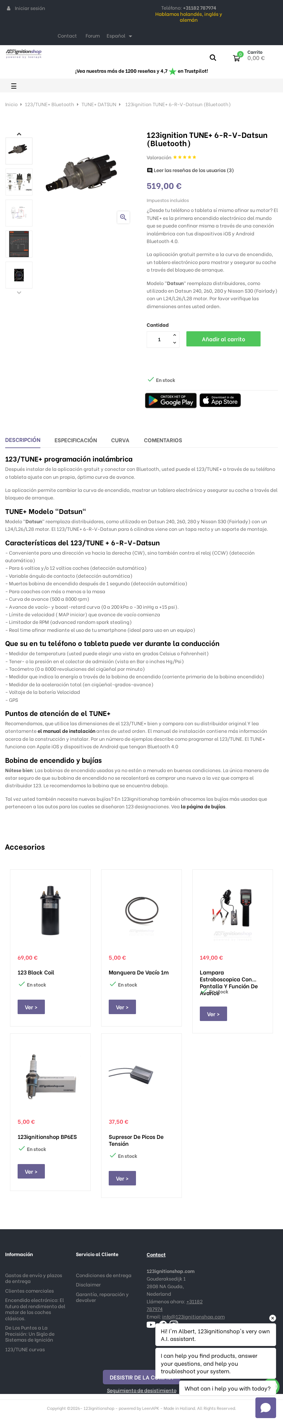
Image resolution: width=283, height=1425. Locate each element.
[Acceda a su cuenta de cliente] (8, 8)
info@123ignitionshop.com (193, 1316)
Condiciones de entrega (103, 1275)
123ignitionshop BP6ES (47, 1136)
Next (19, 133)
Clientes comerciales (29, 1290)
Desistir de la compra (141, 1377)
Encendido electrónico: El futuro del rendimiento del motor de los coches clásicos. (35, 1309)
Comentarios (163, 440)
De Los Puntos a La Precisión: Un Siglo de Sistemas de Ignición (30, 1333)
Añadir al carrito (223, 339)
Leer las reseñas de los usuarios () (190, 169)
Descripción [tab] (22, 439)
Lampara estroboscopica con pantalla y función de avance (229, 975)
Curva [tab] (120, 440)
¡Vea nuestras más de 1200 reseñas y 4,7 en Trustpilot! (141, 70)
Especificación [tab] (76, 440)
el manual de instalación (66, 730)
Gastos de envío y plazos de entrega (33, 1278)
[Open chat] (265, 1407)
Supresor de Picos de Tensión (136, 1140)
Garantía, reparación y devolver (102, 1297)
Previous (19, 292)
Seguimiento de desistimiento (141, 1390)
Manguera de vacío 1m (139, 972)
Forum (93, 35)
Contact (67, 35)
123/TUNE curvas (25, 1349)
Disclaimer (88, 1284)
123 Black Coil (36, 972)
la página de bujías (203, 806)
